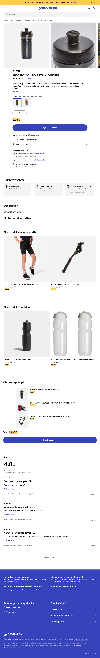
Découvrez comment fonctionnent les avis (17, 472)
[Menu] (6, 8)
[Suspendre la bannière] (91, 2)
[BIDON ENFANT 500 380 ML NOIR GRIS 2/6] (73, 45)
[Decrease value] (14, 113)
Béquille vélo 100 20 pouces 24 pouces (66, 284)
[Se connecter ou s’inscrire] (89, 8)
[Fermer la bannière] (94, 2)
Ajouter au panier (50, 128)
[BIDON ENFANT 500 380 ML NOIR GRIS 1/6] (26, 45)
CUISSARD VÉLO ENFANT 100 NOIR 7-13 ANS (21, 284)
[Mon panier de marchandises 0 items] (93, 8)
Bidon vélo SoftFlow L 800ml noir (18, 360)
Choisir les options (50, 440)
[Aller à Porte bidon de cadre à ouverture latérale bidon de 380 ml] (22, 421)
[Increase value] (24, 113)
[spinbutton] (19, 113)
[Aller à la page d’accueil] (47, 8)
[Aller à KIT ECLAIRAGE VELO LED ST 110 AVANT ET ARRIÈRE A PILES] (22, 408)
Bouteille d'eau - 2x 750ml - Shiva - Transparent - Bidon (72, 360)
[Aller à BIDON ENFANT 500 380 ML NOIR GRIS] (22, 394)
